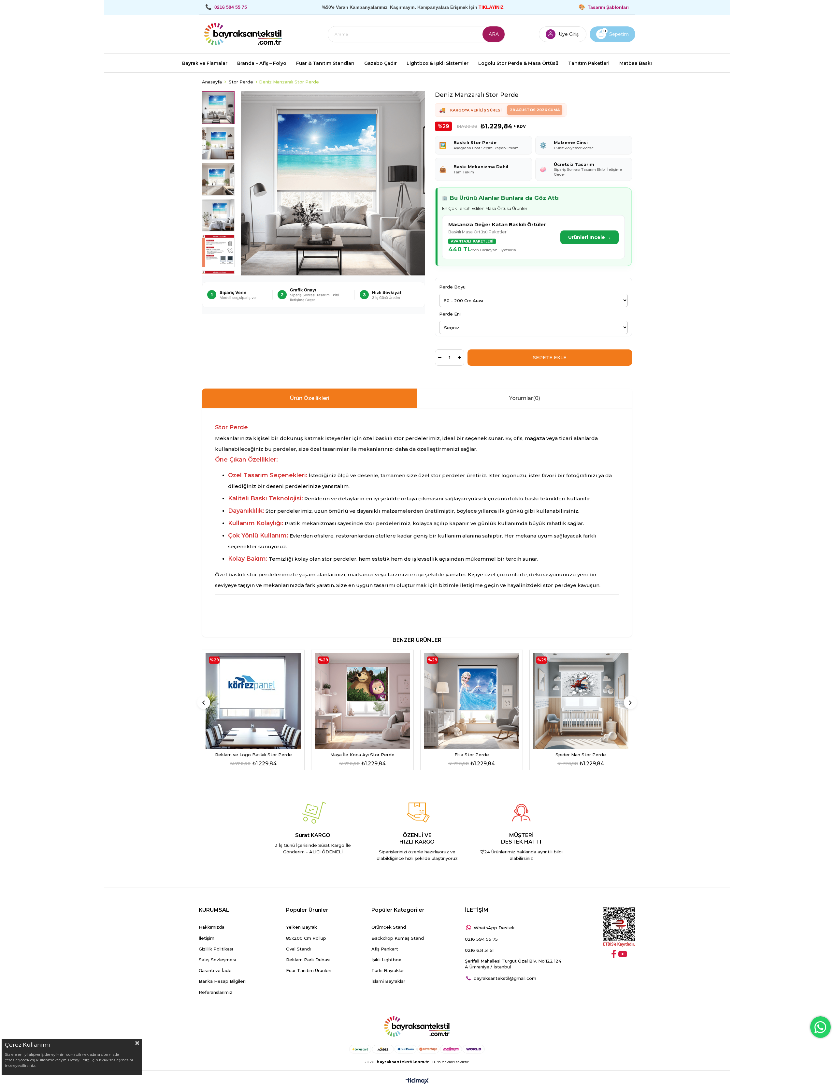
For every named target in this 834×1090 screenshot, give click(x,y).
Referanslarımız (215, 992)
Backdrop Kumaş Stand (397, 938)
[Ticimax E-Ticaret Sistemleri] (417, 1081)
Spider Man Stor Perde (580, 754)
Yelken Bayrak (301, 927)
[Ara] (493, 34)
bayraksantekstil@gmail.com (505, 978)
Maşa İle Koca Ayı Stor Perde (362, 754)
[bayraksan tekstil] (243, 34)
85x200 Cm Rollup (306, 938)
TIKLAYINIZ (491, 7)
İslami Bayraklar (388, 981)
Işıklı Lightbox (386, 959)
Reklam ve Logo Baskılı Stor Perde (253, 754)
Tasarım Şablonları (608, 7)
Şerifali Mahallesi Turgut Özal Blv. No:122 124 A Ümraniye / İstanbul (513, 963)
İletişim (206, 938)
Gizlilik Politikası (216, 948)
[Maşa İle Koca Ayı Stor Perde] (362, 701)
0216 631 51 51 (479, 950)
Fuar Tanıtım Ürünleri (308, 970)
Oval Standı (298, 948)
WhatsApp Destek (494, 927)
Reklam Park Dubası (308, 959)
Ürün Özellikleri (309, 398)
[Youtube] (622, 954)
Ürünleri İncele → (589, 237)
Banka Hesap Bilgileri (222, 981)
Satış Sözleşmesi (217, 959)
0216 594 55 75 (481, 939)
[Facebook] (613, 954)
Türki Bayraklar (387, 970)
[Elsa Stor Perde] (471, 701)
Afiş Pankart (384, 948)
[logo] (417, 1027)
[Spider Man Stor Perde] (580, 701)
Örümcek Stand (388, 927)
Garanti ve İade (215, 970)
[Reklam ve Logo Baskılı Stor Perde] (253, 701)
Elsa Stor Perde (471, 754)
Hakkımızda (211, 927)
